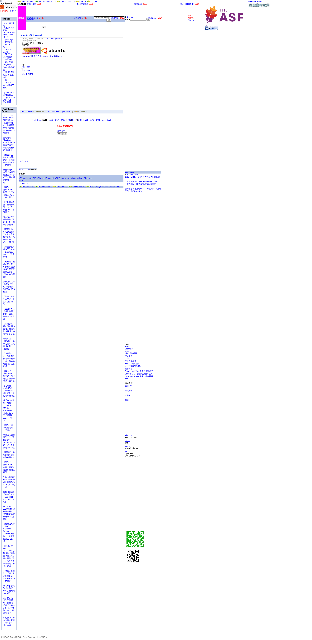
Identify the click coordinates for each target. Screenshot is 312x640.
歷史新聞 (7, 102)
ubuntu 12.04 (29, 187)
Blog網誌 (7, 64)
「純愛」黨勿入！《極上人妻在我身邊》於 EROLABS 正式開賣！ (9, 576)
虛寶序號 (8, 59)
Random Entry (132, 175)
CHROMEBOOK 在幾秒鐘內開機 (139, 376)
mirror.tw (128, 435)
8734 (57, 120)
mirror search (130, 172)
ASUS (57, 178)
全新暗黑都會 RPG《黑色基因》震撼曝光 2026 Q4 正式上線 (9, 482)
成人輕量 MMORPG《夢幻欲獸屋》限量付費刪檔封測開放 (9, 391)
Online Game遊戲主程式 (8, 85)
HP (45, 178)
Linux (118, 187)
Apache (82, 1)
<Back (39, 120)
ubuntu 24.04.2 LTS (48, 1)
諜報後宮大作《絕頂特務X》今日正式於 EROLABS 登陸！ (9, 287)
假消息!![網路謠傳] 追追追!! (8, 74)
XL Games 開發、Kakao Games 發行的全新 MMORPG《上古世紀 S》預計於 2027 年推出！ (8, 410)
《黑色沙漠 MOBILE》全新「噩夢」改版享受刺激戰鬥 (9, 467)
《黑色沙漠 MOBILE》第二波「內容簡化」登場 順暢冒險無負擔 (9, 376)
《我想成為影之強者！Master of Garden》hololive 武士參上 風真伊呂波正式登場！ (9, 532)
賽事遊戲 (8, 42)
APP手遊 (8, 54)
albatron (74, 178)
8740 (92, 120)
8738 (80, 120)
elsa (42, 178)
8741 (98, 120)
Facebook (252, 1)
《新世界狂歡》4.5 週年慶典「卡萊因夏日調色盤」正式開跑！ (9, 160)
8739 (86, 120)
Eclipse (94, 1)
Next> (104, 120)
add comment (27, 112)
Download (25, 67)
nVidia (25, 178)
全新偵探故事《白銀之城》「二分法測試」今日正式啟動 (9, 497)
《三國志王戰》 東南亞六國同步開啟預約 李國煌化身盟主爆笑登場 (9, 329)
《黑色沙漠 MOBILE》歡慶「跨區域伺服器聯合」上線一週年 (9, 192)
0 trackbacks (53, 112)
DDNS (191, 20)
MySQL (98, 187)
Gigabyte (88, 178)
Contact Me (130, 349)
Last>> (110, 120)
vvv (126, 379)
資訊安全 (128, 391)
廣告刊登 (128, 369)
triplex (80, 178)
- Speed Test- (25, 184)
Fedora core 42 (28, 1)
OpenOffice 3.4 (79, 187)
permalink (66, 112)
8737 (74, 120)
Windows (7, 100)
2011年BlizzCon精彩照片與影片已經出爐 (142, 177)
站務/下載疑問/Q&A (133, 366)
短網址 (128, 395)
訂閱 (127, 358)
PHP (92, 187)
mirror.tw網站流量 (132, 364)
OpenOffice (9, 97)
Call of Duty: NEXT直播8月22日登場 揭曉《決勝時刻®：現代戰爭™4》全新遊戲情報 (9, 605)
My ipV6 (12, 11)
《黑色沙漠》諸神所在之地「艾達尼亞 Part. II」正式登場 (9, 252)
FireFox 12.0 (62, 187)
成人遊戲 (8, 62)
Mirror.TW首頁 (131, 353)
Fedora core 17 (45, 187)
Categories (7, 19)
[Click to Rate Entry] (74, 112)
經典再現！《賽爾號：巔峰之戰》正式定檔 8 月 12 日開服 (9, 344)
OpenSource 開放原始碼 (8, 92)
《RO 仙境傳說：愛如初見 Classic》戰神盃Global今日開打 (9, 207)
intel (30, 178)
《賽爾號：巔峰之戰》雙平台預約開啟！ (9, 454)
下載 (5, 80)
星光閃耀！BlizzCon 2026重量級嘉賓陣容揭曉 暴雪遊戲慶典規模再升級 (9, 144)
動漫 (6, 37)
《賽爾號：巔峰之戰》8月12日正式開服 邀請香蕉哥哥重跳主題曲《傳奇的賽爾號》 (9, 269)
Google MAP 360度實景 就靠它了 (139, 371)
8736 (68, 120)
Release (24, 161)
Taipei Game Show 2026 (9, 33)
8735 (63, 120)
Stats (127, 351)
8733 (51, 120)
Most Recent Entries (8, 110)
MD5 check (24, 170)
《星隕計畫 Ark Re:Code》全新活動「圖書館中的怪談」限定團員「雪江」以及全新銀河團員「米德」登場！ (9, 556)
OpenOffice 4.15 (68, 1)
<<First (33, 120)
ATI (20, 178)
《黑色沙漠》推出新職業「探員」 (9, 427)
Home (127, 347)
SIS (34, 178)
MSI (38, 178)
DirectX (22, 180)
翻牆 (127, 400)
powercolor (65, 178)
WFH (259, 1)
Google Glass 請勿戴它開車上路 (139, 374)
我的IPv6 (128, 386)
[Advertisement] (133, 61)
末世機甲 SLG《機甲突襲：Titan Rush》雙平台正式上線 (9, 314)
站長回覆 (128, 356)
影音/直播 (8, 40)
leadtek (51, 178)
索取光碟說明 (130, 361)
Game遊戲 (7, 57)
